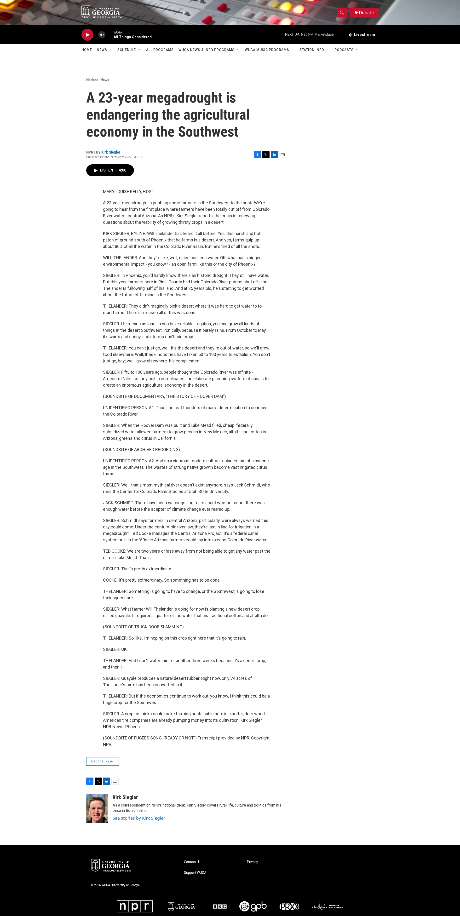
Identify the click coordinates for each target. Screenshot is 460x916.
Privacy (252, 862)
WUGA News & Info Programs (206, 50)
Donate (366, 12)
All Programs (160, 50)
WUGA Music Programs (267, 50)
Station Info (311, 50)
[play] (87, 35)
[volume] (102, 34)
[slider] (109, 34)
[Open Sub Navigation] (111, 50)
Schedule (126, 50)
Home (86, 50)
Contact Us (192, 862)
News (102, 50)
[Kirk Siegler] (97, 808)
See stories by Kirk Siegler (139, 818)
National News (97, 79)
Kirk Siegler (110, 152)
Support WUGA (195, 873)
